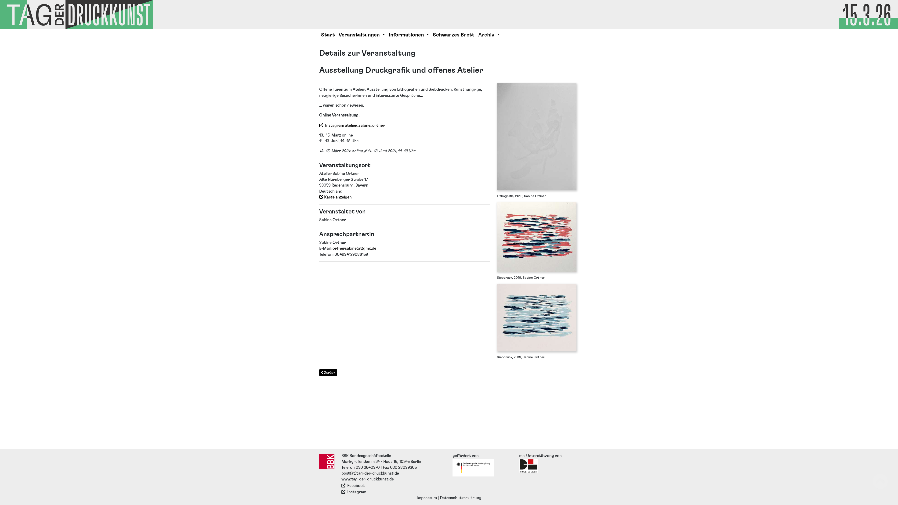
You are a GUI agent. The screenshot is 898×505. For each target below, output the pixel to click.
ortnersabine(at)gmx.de (354, 248)
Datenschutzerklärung (461, 498)
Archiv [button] (487, 34)
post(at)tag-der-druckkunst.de (370, 473)
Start (328, 34)
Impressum (427, 498)
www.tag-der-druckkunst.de (367, 479)
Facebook (356, 486)
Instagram (356, 492)
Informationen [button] (407, 34)
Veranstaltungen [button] (360, 34)
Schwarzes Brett (453, 34)
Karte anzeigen (337, 197)
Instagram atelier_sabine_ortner (355, 125)
